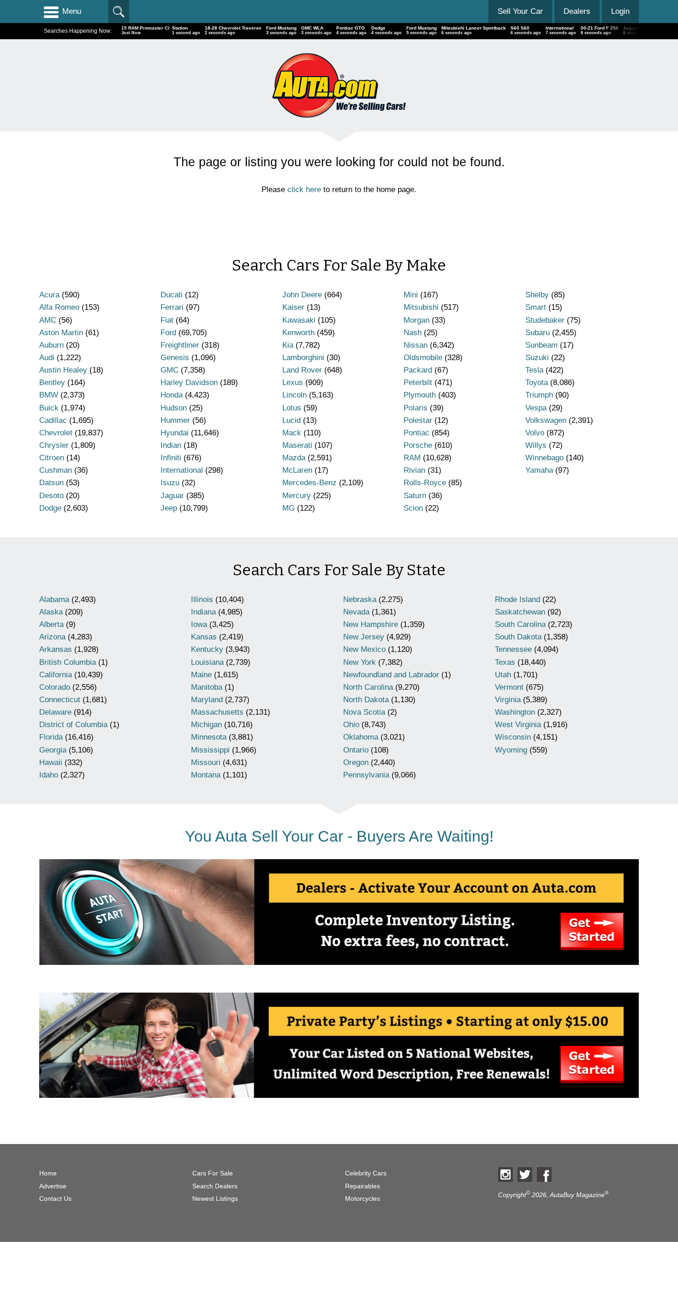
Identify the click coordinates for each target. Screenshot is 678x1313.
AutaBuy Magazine (577, 1195)
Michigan (206, 724)
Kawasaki (298, 320)
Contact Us (55, 1198)
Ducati (172, 294)
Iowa (199, 624)
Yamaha (539, 470)
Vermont (509, 687)
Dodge (50, 508)
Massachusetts (217, 712)
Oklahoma (360, 737)
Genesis (175, 357)
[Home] (339, 85)
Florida (51, 737)
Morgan (416, 320)
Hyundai (175, 432)
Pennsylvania (366, 775)
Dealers (577, 11)
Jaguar (172, 495)
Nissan (416, 345)
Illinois (202, 599)
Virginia (508, 699)
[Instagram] (505, 1174)
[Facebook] (544, 1174)
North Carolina (368, 687)
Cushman (55, 470)
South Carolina (520, 624)
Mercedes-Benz (309, 482)
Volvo (534, 432)
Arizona (52, 636)
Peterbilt (418, 382)
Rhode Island (517, 599)
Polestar (418, 420)
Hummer (175, 420)
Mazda (293, 457)
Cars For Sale (212, 1173)
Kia (287, 345)
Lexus (292, 382)
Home (48, 1173)
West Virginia (518, 724)
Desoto (51, 495)
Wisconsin (513, 737)
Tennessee (513, 649)
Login (620, 11)
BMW (48, 395)
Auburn (51, 345)
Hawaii (50, 762)
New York (359, 662)
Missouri (205, 762)
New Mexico (364, 649)
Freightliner (180, 345)
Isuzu (170, 482)
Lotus (291, 408)
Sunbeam (541, 345)
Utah (503, 674)
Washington (515, 712)
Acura (49, 294)
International (182, 470)
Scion (413, 508)
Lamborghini (303, 357)
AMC (47, 320)
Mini (411, 294)
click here (304, 189)
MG (288, 508)
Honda (172, 395)
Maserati (297, 445)
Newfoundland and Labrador (391, 674)
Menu (71, 11)
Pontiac (416, 432)
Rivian (414, 470)
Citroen (51, 457)
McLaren (297, 470)
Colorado (54, 687)
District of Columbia (73, 724)
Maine (201, 674)
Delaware (55, 712)
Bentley (52, 382)
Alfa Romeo (59, 307)
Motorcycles (362, 1198)
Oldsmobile (423, 357)
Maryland (207, 699)
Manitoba (206, 687)
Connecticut (59, 699)
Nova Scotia (364, 712)
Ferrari (172, 307)
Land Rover (302, 370)
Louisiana (207, 662)
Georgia (52, 750)
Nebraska (359, 599)
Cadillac (53, 420)
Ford (168, 332)
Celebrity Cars (366, 1173)
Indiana (203, 612)
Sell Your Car (520, 11)
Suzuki (537, 357)
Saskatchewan (520, 612)
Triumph (539, 395)
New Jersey (363, 636)
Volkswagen (545, 420)
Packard (418, 370)
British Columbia (67, 662)
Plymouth (420, 395)
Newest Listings (215, 1198)
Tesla (534, 370)
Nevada (356, 612)
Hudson (174, 408)
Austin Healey (63, 370)
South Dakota (518, 636)
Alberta (51, 624)
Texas (505, 662)
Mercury (296, 495)
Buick (49, 408)
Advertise (52, 1186)
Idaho (48, 775)
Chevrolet (55, 432)
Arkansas (55, 649)
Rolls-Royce (425, 482)
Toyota (536, 382)
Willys (536, 445)
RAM (412, 457)
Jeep (169, 508)
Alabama (54, 599)
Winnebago (544, 457)
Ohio (351, 724)
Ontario (356, 750)
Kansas (204, 636)
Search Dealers (215, 1186)
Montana (205, 775)
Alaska (51, 612)
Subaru (537, 332)
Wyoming (511, 750)
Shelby (537, 294)
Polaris (416, 408)
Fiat (167, 320)
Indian (171, 445)
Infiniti (171, 457)
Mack (291, 432)
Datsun (51, 482)
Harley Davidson (189, 382)
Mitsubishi (421, 307)
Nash (413, 332)
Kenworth (298, 332)
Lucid (291, 420)
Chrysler (54, 445)
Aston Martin (61, 332)
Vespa (536, 408)
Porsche (418, 445)
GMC (169, 370)
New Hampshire (370, 624)
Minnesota (208, 737)
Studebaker (545, 320)
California (55, 674)
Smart (535, 307)
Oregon (356, 762)
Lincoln (294, 395)
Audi (46, 357)
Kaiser (293, 307)
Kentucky (207, 649)
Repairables (362, 1186)
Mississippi (210, 750)
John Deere (302, 294)
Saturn (415, 495)
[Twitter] (524, 1174)
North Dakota (366, 699)
